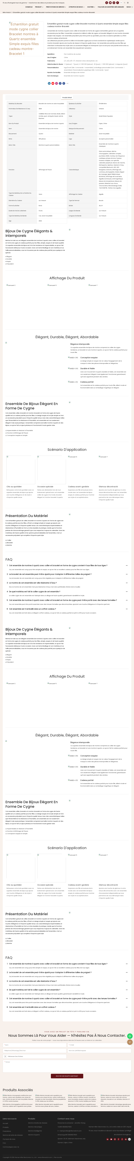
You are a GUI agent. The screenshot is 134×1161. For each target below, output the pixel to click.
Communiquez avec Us (11, 1147)
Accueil (5, 1123)
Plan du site (58, 1157)
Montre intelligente (35, 1131)
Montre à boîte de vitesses (37, 1123)
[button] (132, 7)
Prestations (7, 1131)
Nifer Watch (7, 12)
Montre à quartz (34, 1135)
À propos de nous (9, 1139)
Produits (6, 1127)
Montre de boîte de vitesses (13, 1135)
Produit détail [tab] (67, 97)
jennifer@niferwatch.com (72, 1131)
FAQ (4, 1143)
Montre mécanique (35, 1127)
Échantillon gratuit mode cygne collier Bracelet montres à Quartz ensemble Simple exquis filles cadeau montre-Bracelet (54, 12)
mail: (61, 1131)
